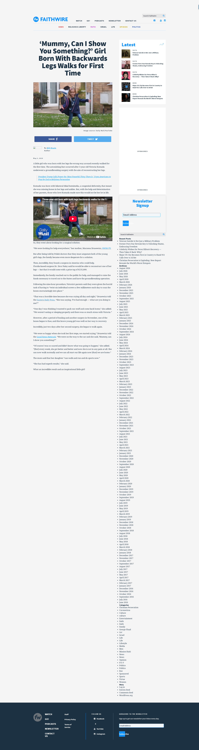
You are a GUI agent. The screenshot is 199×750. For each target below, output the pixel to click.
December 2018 (126, 522)
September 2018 (126, 531)
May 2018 (123, 542)
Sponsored (124, 674)
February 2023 (125, 384)
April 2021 (123, 445)
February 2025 (125, 318)
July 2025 (123, 304)
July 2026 (123, 271)
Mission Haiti (125, 652)
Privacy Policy (70, 719)
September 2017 (126, 564)
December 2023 (126, 357)
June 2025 (123, 307)
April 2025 (123, 312)
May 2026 (123, 276)
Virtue (122, 679)
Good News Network (46, 337)
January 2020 (125, 486)
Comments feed (126, 693)
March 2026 (124, 282)
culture (122, 616)
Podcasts (99, 21)
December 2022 (126, 390)
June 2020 (123, 473)
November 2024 (126, 326)
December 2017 (126, 555)
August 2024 (124, 334)
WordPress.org (126, 695)
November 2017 (126, 558)
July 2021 (123, 437)
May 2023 (123, 376)
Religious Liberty (77, 27)
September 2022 (126, 398)
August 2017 (124, 566)
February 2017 (125, 583)
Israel (103, 27)
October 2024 (125, 329)
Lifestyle (123, 643)
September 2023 (126, 365)
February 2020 (125, 484)
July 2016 (123, 600)
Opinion (124, 27)
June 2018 (123, 539)
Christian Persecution (128, 607)
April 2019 (123, 511)
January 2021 (125, 453)
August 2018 (124, 533)
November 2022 (126, 392)
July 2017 (123, 569)
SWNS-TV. (106, 248)
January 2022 (125, 420)
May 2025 (123, 310)
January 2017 (125, 586)
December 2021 (126, 423)
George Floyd (125, 629)
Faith (93, 27)
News (61, 27)
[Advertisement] (142, 135)
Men (121, 649)
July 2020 (123, 470)
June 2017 (123, 572)
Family (122, 627)
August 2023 (124, 368)
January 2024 (125, 354)
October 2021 (125, 428)
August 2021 (124, 434)
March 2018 (124, 547)
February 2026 (125, 285)
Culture (122, 613)
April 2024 (123, 346)
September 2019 (126, 497)
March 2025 (124, 315)
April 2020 (123, 478)
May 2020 (123, 475)
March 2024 (124, 348)
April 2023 (123, 379)
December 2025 (126, 290)
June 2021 (123, 439)
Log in (122, 687)
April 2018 (123, 544)
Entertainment (125, 618)
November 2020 (126, 459)
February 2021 (125, 450)
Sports (122, 676)
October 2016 (125, 594)
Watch (79, 21)
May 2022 (123, 409)
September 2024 (126, 332)
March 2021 (124, 448)
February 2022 (125, 417)
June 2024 (123, 340)
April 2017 (123, 577)
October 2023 (125, 362)
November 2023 (126, 359)
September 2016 (126, 597)
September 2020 (126, 464)
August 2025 (124, 301)
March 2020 (124, 481)
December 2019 (126, 489)
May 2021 (123, 442)
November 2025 (126, 293)
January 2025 (125, 321)
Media (122, 646)
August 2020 (124, 467)
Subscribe (126, 223)
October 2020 (125, 461)
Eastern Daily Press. (46, 300)
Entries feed (124, 690)
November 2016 (126, 591)
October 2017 (125, 561)
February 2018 (125, 550)
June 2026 (123, 274)
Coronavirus (124, 610)
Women (122, 682)
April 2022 (123, 412)
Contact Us (130, 21)
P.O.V (121, 663)
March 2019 (124, 514)
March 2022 (124, 415)
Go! (88, 21)
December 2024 (126, 323)
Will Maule (51, 148)
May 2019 (123, 508)
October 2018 (125, 528)
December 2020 (126, 456)
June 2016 (123, 602)
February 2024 (125, 351)
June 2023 (123, 373)
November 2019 (126, 492)
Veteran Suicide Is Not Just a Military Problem (139, 241)
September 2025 (126, 299)
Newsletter (115, 21)
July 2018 (123, 536)
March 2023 (124, 381)
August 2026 (124, 268)
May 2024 (123, 343)
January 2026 (125, 288)
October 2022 (125, 395)
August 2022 (124, 401)
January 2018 (125, 553)
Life (113, 27)
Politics (136, 27)
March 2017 (124, 580)
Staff (66, 714)
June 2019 (123, 506)
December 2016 (126, 589)
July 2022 (123, 404)
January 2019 (125, 519)
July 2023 (123, 370)
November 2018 (126, 525)
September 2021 (126, 431)
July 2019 (123, 503)
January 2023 (125, 387)
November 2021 (126, 426)
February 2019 (125, 517)
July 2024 (123, 337)
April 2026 (123, 279)
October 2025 (125, 296)
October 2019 (125, 495)
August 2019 (124, 500)
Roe (121, 671)
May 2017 (123, 575)
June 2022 (123, 406)
